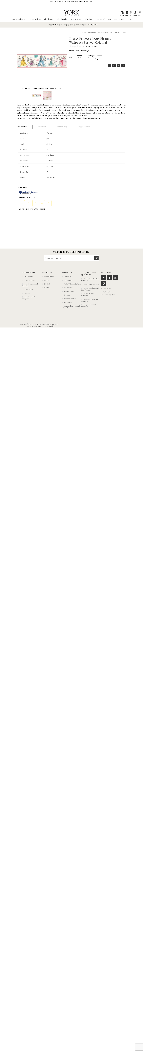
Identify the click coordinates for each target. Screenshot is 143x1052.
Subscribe (96, 258)
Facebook (109, 277)
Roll (79, 58)
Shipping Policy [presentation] (84, 127)
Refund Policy (68, 288)
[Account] (135, 12)
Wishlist (46, 288)
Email (109, 65)
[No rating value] (75, 46)
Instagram (103, 277)
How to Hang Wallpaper (91, 284)
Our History (29, 276)
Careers (27, 293)
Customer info (49, 276)
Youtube (115, 277)
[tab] (25, 127)
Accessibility (68, 302)
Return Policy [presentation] (62, 127)
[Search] (139, 12)
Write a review (91, 46)
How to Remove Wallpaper (87, 294)
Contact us (67, 276)
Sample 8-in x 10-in (94, 58)
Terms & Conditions (34, 326)
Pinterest (103, 283)
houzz (123, 65)
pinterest (118, 65)
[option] (37, 95)
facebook (114, 65)
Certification (68, 280)
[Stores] (130, 12)
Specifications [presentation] (22, 127)
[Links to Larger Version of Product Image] (42, 61)
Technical (67, 295)
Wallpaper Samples (70, 299)
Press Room (29, 289)
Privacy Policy (49, 326)
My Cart (122, 12)
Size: (71, 57)
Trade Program (30, 280)
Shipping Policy (69, 291)
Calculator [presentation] (42, 127)
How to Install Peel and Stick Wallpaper (90, 289)
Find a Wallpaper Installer (72, 284)
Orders (46, 280)
